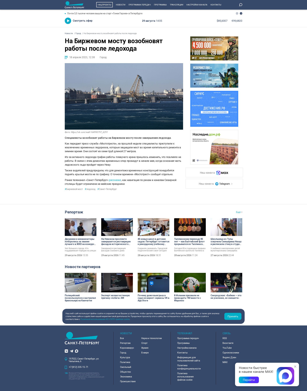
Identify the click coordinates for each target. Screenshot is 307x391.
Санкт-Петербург (107, 189)
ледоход (90, 189)
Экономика (126, 376)
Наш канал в (208, 172)
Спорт (144, 343)
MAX (225, 362)
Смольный (125, 367)
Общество (125, 372)
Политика (125, 362)
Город (103, 57)
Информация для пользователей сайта (188, 359)
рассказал (115, 180)
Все (122, 338)
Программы (160, 5)
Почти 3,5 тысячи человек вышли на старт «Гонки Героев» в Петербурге (104, 13)
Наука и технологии (151, 338)
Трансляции (176, 5)
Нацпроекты (104, 5)
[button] (241, 13)
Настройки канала (196, 5)
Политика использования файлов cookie (185, 376)
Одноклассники (231, 352)
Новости (120, 5)
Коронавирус (127, 348)
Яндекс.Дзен (229, 357)
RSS (225, 338)
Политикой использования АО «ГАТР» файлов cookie (105, 319)
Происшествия (128, 381)
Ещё (238, 212)
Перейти (249, 380)
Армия (144, 348)
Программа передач (140, 5)
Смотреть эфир (82, 20)
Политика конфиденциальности (189, 367)
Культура (125, 357)
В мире (145, 352)
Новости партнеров (82, 267)
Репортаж (74, 212)
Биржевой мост (74, 189)
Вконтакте (228, 343)
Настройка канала (187, 348)
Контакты (216, 5)
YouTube (227, 348)
